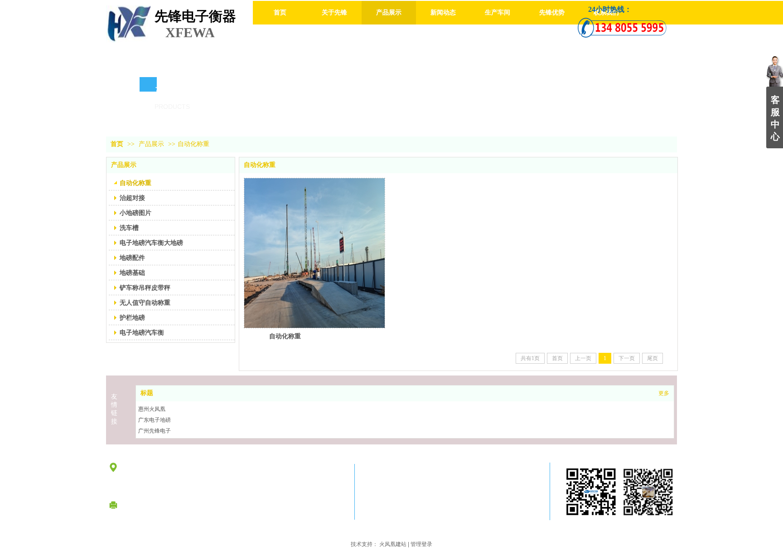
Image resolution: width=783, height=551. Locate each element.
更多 (663, 393)
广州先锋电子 (154, 431)
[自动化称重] (314, 253)
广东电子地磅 (154, 420)
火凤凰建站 (392, 544)
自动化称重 (193, 144)
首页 (117, 144)
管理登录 (421, 544)
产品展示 (151, 144)
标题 (146, 393)
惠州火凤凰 (151, 409)
